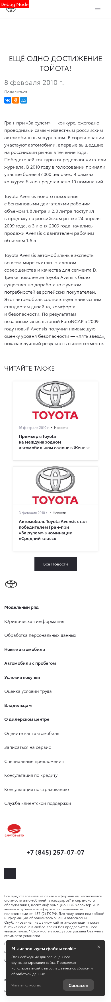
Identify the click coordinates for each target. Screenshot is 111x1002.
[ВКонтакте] (7, 100)
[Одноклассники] (15, 100)
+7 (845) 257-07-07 (55, 851)
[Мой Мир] (23, 100)
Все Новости (55, 564)
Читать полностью (26, 984)
